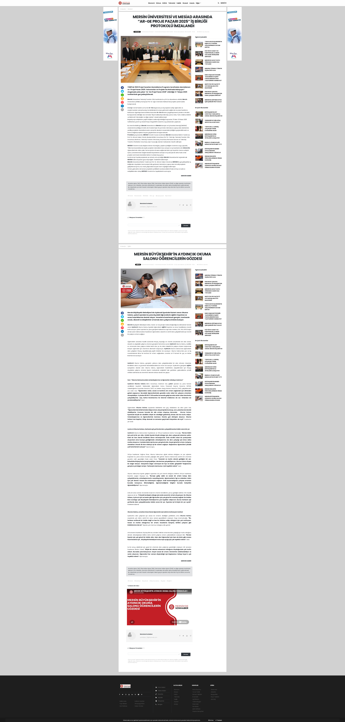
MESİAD (146, 135)
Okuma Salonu (140, 384)
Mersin (130, 99)
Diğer (198, 3)
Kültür (164, 3)
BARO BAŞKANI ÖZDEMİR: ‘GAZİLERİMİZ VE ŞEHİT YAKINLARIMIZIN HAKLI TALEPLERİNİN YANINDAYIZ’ (213, 77)
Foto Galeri (161, 687)
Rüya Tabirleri (215, 697)
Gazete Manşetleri (198, 711)
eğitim (164, 327)
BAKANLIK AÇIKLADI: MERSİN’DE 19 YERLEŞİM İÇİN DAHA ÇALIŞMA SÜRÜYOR (213, 93)
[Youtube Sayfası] (129, 694)
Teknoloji (171, 3)
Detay (211, 720)
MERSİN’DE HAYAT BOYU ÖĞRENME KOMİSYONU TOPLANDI (212, 62)
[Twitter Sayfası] (123, 694)
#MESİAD (145, 196)
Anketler (213, 692)
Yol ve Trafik (196, 692)
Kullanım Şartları (139, 701)
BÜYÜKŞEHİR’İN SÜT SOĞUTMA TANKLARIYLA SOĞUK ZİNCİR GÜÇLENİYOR (213, 114)
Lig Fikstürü (195, 699)
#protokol (168, 196)
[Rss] (136, 694)
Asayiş (191, 3)
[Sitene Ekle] (142, 694)
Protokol (130, 135)
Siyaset (185, 3)
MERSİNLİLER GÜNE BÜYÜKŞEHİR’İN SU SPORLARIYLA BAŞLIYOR (212, 136)
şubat (171, 384)
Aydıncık (135, 327)
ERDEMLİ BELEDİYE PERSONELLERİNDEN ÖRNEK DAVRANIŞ (213, 158)
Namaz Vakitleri (197, 694)
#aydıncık (145, 581)
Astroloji (213, 699)
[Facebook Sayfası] (120, 694)
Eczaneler (195, 697)
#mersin (130, 196)
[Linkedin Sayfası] (133, 694)
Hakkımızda (122, 701)
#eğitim (169, 581)
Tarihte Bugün (196, 702)
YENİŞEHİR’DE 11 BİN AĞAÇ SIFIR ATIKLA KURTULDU (213, 121)
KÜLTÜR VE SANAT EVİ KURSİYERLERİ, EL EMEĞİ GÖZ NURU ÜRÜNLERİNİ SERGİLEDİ (212, 53)
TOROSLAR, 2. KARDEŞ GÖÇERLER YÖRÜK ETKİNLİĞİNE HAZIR (212, 128)
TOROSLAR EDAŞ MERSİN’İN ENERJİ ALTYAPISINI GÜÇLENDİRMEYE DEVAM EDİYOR (213, 44)
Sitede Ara (214, 689)
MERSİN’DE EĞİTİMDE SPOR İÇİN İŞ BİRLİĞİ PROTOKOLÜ (213, 101)
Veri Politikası (123, 706)
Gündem (130, 9)
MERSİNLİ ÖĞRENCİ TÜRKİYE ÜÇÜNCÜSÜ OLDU (213, 69)
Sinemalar (195, 704)
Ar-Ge (151, 108)
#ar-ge (152, 196)
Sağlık (179, 3)
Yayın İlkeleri (123, 704)
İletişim (159, 704)
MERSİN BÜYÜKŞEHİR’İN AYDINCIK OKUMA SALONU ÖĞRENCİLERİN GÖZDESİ (213, 165)
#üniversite (137, 196)
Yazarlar (160, 694)
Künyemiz (161, 701)
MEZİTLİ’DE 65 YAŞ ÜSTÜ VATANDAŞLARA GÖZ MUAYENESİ (212, 86)
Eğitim (129, 246)
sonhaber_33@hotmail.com (148, 207)
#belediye (137, 581)
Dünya (158, 3)
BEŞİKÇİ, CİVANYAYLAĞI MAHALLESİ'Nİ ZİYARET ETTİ (213, 143)
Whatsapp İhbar (139, 704)
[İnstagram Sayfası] (126, 694)
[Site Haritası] (139, 694)
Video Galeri (162, 691)
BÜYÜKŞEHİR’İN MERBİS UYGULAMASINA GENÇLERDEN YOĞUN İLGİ (213, 150)
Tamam (219, 720)
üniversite (186, 148)
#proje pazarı (160, 196)
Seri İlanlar (195, 706)
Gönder (185, 225)
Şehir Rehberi (196, 709)
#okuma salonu (154, 581)
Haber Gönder (139, 706)
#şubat (163, 581)
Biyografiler (214, 694)
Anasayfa (123, 9)
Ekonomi (151, 3)
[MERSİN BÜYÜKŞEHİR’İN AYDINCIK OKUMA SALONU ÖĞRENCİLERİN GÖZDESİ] (156, 288)
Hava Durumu (196, 689)
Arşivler (160, 697)
